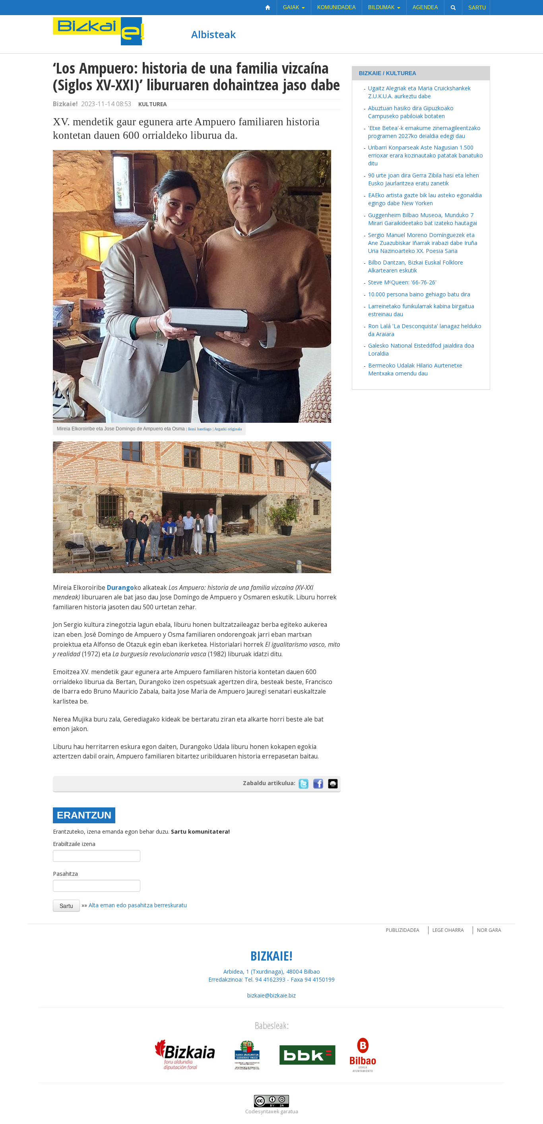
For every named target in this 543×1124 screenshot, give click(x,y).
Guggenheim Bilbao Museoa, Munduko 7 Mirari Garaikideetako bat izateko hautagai (422, 219)
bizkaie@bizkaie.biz (271, 995)
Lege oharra (448, 930)
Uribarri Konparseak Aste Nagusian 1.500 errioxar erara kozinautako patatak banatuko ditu (425, 155)
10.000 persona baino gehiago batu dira (419, 294)
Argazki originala (228, 429)
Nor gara (489, 930)
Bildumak (382, 7)
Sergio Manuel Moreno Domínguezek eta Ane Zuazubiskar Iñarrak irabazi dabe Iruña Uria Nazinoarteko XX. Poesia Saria (422, 243)
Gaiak (292, 7)
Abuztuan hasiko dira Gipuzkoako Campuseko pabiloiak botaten (411, 112)
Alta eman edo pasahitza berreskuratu (138, 905)
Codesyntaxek (262, 1111)
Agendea (425, 7)
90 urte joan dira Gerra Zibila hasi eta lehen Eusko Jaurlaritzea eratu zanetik (423, 179)
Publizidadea (402, 930)
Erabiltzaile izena (74, 844)
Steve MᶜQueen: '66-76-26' (402, 282)
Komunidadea (336, 7)
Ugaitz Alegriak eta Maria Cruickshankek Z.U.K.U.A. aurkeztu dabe (419, 92)
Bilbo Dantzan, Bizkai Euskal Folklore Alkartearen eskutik (415, 266)
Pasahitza (65, 873)
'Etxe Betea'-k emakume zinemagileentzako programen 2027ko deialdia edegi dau (424, 132)
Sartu (477, 8)
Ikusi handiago (199, 429)
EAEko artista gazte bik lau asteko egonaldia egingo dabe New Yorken (425, 199)
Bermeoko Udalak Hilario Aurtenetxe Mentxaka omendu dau (415, 369)
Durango (120, 587)
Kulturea (152, 104)
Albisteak (213, 34)
